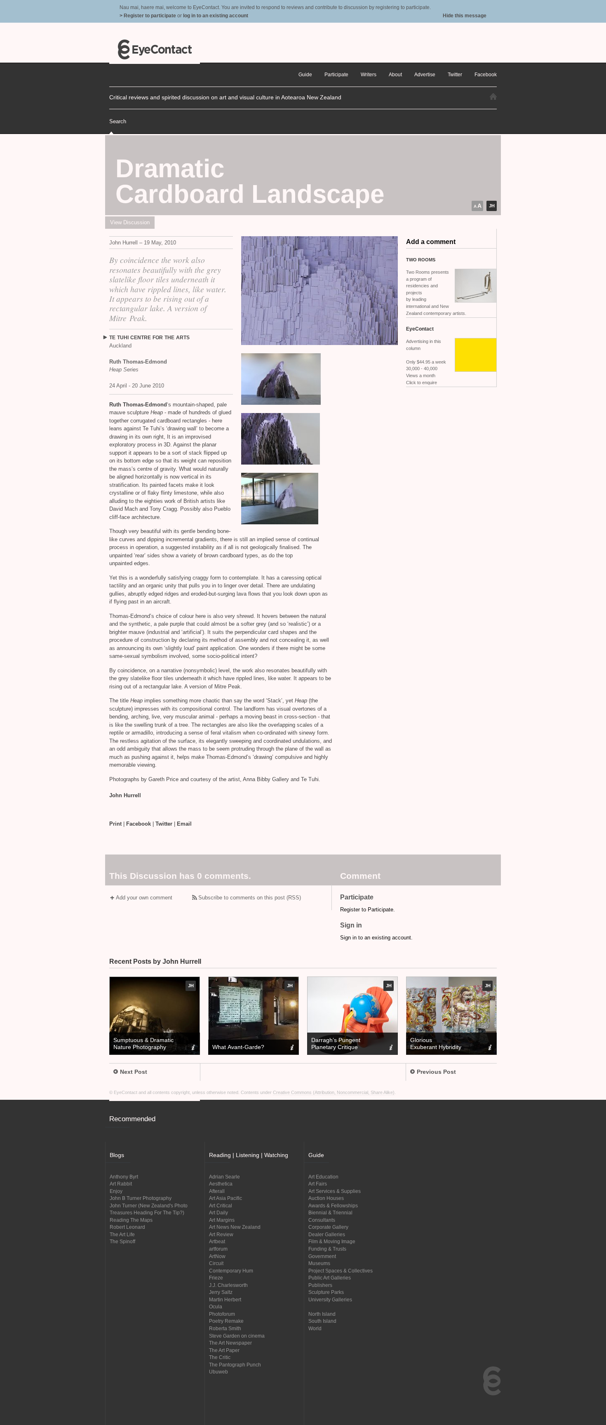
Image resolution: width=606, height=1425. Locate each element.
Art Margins (222, 1220)
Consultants (321, 1220)
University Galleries (330, 1299)
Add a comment (431, 241)
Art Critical (220, 1205)
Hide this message (464, 15)
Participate (336, 74)
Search (117, 121)
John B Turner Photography (140, 1198)
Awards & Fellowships (333, 1205)
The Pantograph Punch (235, 1364)
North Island (322, 1314)
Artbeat (217, 1241)
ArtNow (217, 1256)
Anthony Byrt (124, 1176)
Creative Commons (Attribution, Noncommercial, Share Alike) (334, 1092)
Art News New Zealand (235, 1227)
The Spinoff (122, 1241)
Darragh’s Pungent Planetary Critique (335, 1043)
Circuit (216, 1263)
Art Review (221, 1234)
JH (492, 205)
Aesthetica (221, 1183)
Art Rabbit (121, 1183)
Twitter (163, 824)
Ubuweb (218, 1371)
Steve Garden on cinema (237, 1335)
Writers (368, 74)
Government (322, 1256)
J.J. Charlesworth (228, 1285)
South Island (322, 1321)
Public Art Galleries (329, 1277)
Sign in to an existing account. (376, 937)
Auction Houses (326, 1198)
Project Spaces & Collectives (340, 1270)
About (395, 74)
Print (115, 824)
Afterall (217, 1191)
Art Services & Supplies (334, 1191)
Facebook (138, 824)
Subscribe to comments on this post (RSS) (249, 897)
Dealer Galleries (326, 1234)
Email (184, 824)
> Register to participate (148, 15)
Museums (319, 1263)
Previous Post (436, 1071)
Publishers (320, 1285)
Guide (305, 74)
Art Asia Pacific (225, 1198)
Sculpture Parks (326, 1292)
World (315, 1328)
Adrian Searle (224, 1176)
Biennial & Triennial (330, 1212)
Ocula (215, 1306)
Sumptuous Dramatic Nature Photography (143, 1043)
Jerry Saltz (221, 1292)
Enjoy (116, 1191)
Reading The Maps (131, 1220)
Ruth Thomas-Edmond (138, 404)
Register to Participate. (367, 909)
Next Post (133, 1071)
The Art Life (122, 1234)
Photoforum (222, 1314)
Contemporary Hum (231, 1270)
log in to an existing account (215, 15)
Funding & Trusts (327, 1248)
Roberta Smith (225, 1328)
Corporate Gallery (328, 1227)
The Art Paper (224, 1350)
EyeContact (154, 49)
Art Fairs (317, 1183)
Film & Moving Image (331, 1241)
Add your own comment (144, 897)
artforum (218, 1248)
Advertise (424, 74)
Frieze (216, 1277)
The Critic (219, 1357)
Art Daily (218, 1212)
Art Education (323, 1176)
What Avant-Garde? (238, 1047)
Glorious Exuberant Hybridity (435, 1043)
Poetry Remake (226, 1321)
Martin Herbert (225, 1299)
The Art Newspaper (230, 1342)
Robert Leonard (127, 1227)
